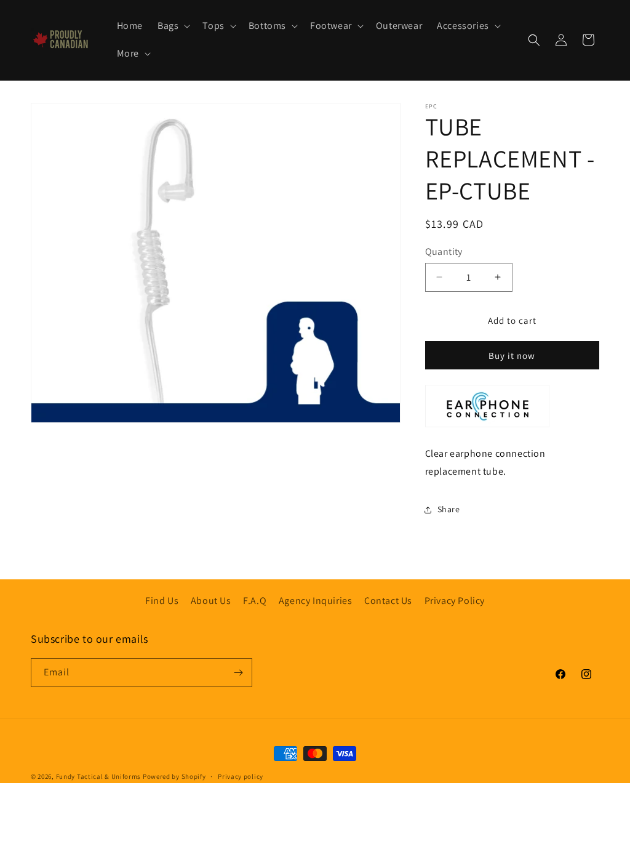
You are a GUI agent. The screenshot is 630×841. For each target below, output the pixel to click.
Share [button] (448, 509)
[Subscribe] (238, 672)
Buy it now (511, 355)
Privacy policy (240, 776)
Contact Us (388, 600)
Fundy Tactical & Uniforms (99, 776)
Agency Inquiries (316, 600)
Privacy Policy (455, 600)
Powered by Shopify (174, 776)
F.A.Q (254, 600)
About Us (211, 600)
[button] (172, 26)
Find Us (161, 600)
